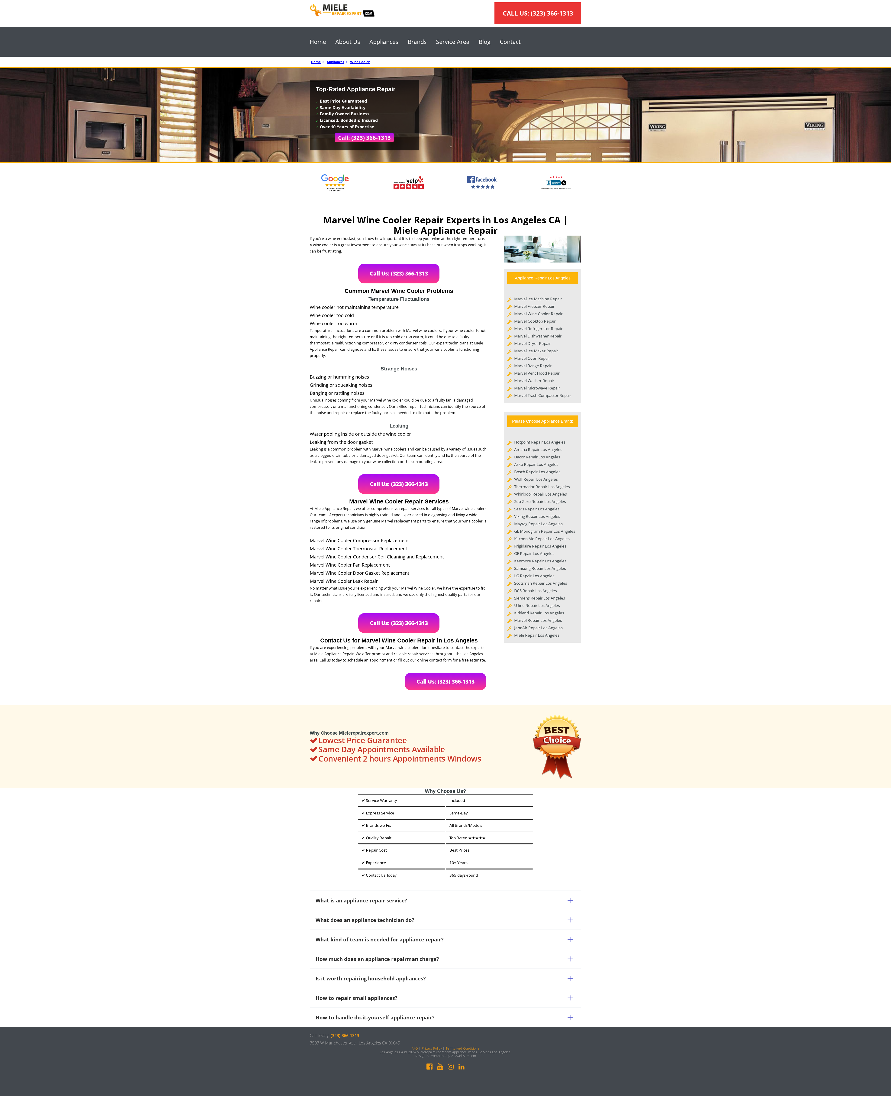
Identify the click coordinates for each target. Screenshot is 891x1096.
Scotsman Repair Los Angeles (540, 583)
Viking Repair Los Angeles (537, 516)
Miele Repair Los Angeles (536, 635)
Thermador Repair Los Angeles (542, 486)
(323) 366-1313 (552, 13)
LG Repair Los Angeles (534, 575)
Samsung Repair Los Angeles (540, 568)
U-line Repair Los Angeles (537, 605)
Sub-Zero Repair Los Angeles (540, 501)
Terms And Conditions (462, 1048)
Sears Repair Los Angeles (536, 509)
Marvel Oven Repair (532, 358)
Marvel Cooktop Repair (535, 321)
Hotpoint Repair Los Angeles (539, 442)
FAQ (415, 1048)
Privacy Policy (432, 1048)
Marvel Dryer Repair (532, 343)
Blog (485, 41)
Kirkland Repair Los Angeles (539, 613)
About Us (347, 41)
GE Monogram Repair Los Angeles (544, 531)
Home (318, 41)
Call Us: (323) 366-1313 (399, 273)
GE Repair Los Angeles (534, 553)
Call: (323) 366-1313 (364, 137)
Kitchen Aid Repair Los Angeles (542, 538)
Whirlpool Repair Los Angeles (540, 494)
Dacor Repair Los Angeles (537, 457)
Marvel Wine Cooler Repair (538, 313)
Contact (510, 41)
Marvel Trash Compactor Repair (542, 395)
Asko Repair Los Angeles (536, 464)
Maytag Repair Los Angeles (538, 523)
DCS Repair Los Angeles (535, 590)
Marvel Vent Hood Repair (537, 373)
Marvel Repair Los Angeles (538, 620)
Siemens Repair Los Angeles (539, 598)
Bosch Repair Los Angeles (537, 471)
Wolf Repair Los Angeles (536, 479)
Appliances (383, 41)
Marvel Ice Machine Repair (538, 299)
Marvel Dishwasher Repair (538, 336)
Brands (417, 41)
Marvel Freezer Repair (534, 306)
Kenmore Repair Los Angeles (540, 561)
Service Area (452, 41)
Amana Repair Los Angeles (538, 449)
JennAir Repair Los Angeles (538, 627)
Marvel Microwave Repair (537, 388)
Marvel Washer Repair (534, 380)
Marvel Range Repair (533, 365)
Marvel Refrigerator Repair (538, 328)
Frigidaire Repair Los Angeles (540, 546)
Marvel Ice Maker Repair (536, 350)
